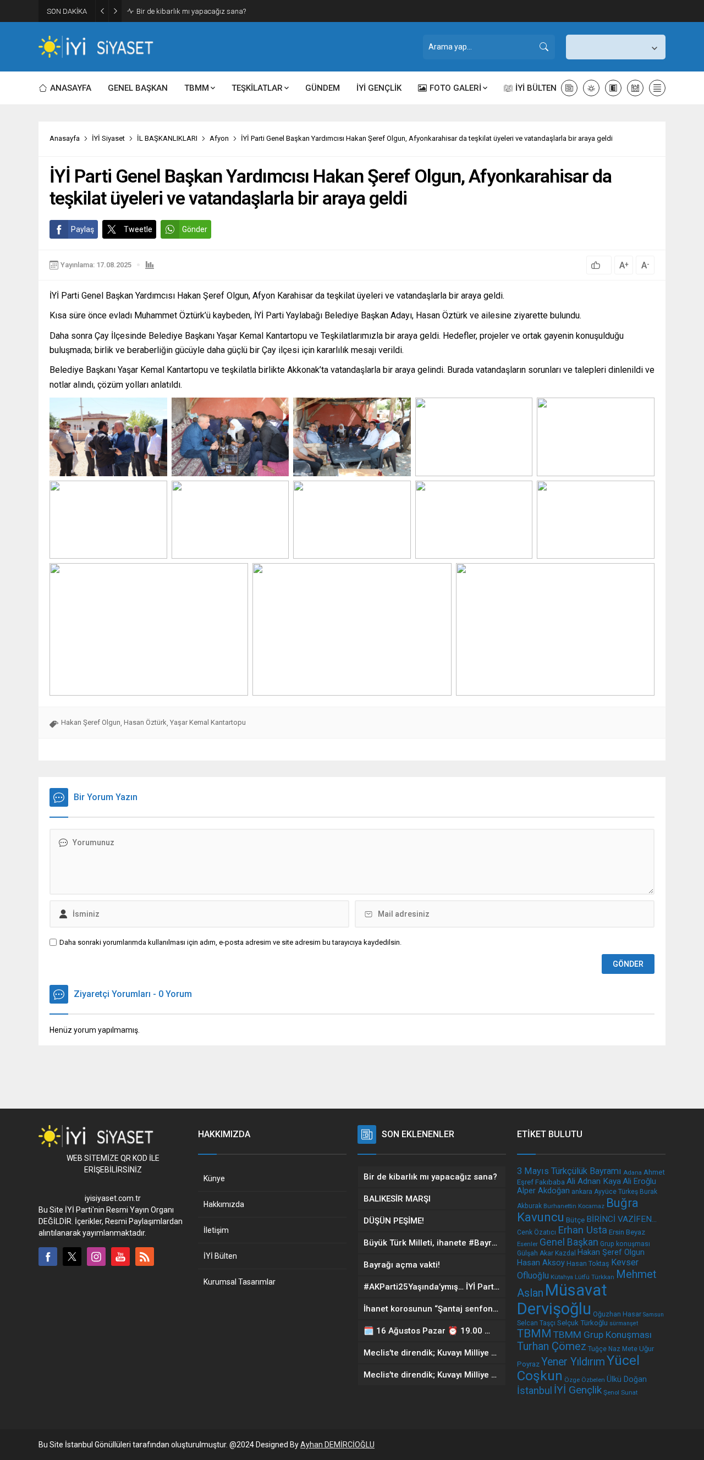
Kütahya (562, 1277)
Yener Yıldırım (573, 1362)
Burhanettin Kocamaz (573, 1206)
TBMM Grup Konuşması (602, 1334)
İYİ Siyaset (108, 138)
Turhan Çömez (551, 1346)
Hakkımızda (224, 1204)
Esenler (527, 1244)
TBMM (534, 1333)
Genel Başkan (569, 1242)
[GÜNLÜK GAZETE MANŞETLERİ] (569, 88)
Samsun (653, 1314)
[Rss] (144, 1256)
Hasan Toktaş (587, 1263)
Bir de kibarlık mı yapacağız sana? (191, 11)
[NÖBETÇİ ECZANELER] (613, 88)
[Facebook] (47, 1256)
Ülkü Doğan (627, 1379)
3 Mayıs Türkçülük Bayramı (569, 1171)
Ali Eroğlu (639, 1181)
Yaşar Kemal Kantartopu (208, 722)
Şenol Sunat (620, 1392)
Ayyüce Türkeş (616, 1191)
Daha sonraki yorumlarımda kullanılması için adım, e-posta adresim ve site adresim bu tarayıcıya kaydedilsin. (230, 942)
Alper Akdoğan (543, 1190)
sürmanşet (623, 1323)
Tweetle (138, 229)
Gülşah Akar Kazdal (546, 1253)
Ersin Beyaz (627, 1232)
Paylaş (82, 229)
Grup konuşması (625, 1244)
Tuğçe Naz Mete (612, 1349)
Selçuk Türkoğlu (582, 1323)
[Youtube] (120, 1256)
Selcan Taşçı (536, 1323)
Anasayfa (65, 138)
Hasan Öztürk (145, 722)
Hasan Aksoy (541, 1263)
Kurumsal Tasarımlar (240, 1281)
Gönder (194, 229)
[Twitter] (72, 1256)
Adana (632, 1172)
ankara (581, 1191)
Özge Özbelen (584, 1380)
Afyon (219, 138)
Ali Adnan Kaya (593, 1181)
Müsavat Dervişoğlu (562, 1299)
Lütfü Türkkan (594, 1277)
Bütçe (575, 1219)
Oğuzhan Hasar (617, 1314)
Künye (214, 1178)
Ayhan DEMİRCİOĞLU (337, 1444)
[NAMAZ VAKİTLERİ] (635, 88)
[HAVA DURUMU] (591, 88)
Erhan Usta (582, 1230)
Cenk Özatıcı (536, 1232)
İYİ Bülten (220, 1256)
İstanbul (534, 1390)
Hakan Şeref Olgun (90, 722)
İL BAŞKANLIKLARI (167, 138)
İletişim (216, 1230)
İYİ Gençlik (578, 1390)
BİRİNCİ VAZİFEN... (621, 1219)
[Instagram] (96, 1256)
